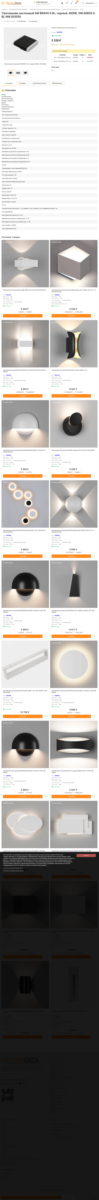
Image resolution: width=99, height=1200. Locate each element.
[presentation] (8, 46)
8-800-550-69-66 (42, 2)
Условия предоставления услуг (13, 868)
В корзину (23, 316)
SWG (81, 9)
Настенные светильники (70, 9)
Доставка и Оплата (68, 44)
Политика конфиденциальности (13, 870)
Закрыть (96, 1199)
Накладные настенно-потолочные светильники (45, 9)
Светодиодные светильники (18, 9)
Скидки (55, 44)
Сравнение (34, 21)
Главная (4, 9)
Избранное (22, 21)
